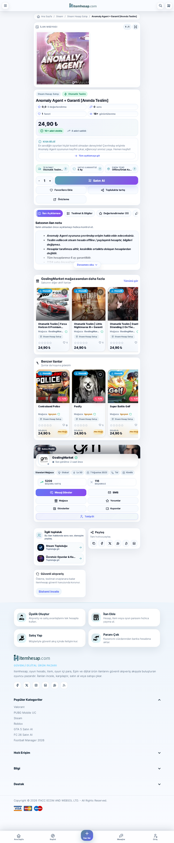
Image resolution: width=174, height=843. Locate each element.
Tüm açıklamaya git (89, 155)
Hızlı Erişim (22, 752)
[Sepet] (168, 5)
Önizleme (63, 199)
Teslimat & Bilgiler (82, 213)
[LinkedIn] (134, 543)
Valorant (19, 707)
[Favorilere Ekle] (64, 292)
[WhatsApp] (118, 543)
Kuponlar (115, 508)
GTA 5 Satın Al (23, 729)
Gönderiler (63, 508)
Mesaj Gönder (63, 492)
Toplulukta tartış (115, 189)
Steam (59, 16)
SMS (115, 492)
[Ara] (160, 5)
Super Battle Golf (120, 406)
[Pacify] (88, 386)
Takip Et (89, 516)
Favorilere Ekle (64, 189)
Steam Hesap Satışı (77, 16)
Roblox (18, 723)
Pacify (78, 406)
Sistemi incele (49, 591)
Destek (19, 784)
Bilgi (17, 768)
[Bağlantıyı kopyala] (93, 543)
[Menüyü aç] (5, 5)
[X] (110, 543)
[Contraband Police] (53, 386)
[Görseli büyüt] (135, 27)
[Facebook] (101, 543)
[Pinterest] (126, 543)
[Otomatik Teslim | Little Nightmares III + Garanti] (88, 304)
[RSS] (64, 685)
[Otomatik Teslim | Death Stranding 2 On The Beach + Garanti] (124, 304)
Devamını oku (85, 264)
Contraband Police (49, 406)
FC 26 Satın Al (23, 734)
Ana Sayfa (46, 16)
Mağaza (63, 500)
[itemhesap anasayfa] (83, 5)
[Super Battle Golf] (124, 386)
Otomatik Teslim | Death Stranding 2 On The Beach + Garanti (124, 327)
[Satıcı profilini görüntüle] (44, 460)
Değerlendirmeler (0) (116, 213)
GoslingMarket (56, 331)
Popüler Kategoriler (28, 699)
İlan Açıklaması (51, 213)
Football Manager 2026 (29, 740)
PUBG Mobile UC (25, 712)
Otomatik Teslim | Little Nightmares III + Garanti (88, 325)
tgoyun (52, 414)
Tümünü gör (130, 280)
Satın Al (99, 180)
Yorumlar (115, 500)
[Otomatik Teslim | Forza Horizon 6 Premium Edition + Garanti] (53, 304)
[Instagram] (36, 685)
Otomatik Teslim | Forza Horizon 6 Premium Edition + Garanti (52, 327)
